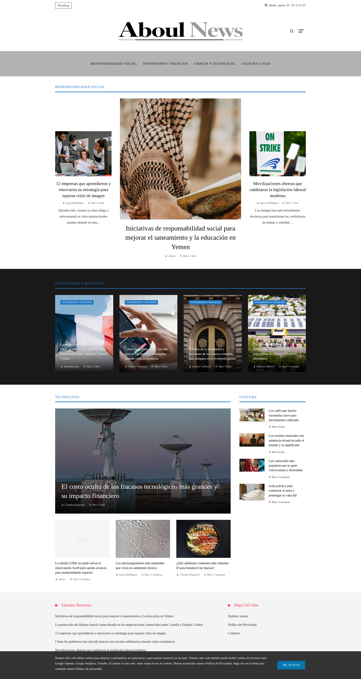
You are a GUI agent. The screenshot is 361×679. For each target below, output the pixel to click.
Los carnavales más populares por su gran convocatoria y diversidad (286, 465)
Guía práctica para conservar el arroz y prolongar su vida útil (283, 490)
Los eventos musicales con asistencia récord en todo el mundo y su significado (286, 440)
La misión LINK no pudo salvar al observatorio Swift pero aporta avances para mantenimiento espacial (80, 567)
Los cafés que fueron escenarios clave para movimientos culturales (284, 415)
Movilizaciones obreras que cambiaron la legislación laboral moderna (277, 189)
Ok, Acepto (291, 665)
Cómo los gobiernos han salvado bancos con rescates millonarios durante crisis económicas (115, 641)
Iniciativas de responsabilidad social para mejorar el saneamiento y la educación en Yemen (180, 237)
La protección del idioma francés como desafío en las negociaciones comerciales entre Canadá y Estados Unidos (129, 624)
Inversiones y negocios (77, 302)
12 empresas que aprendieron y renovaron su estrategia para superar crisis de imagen (83, 189)
